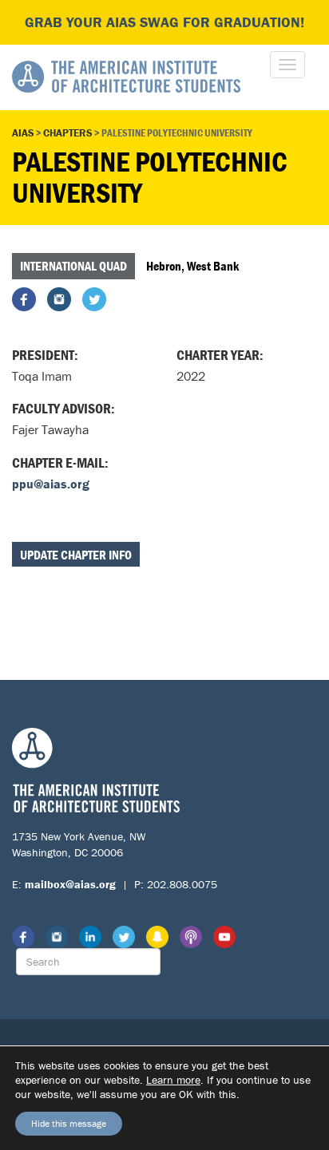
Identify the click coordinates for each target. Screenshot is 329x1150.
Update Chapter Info (76, 555)
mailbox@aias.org (70, 884)
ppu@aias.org (50, 484)
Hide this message (68, 1123)
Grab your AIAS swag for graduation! (164, 22)
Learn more (173, 1080)
